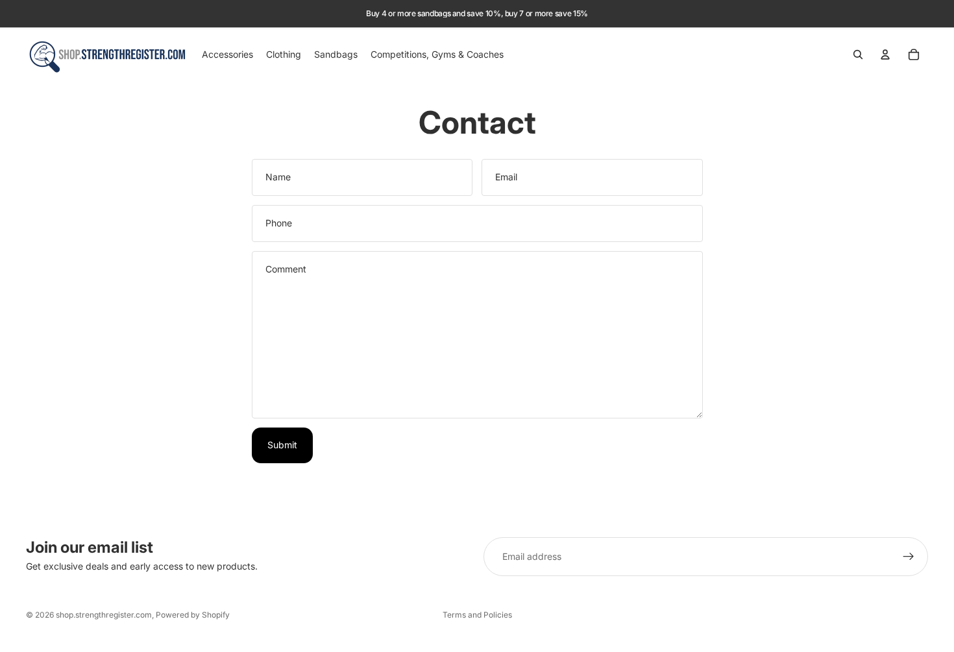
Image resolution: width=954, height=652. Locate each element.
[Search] (858, 54)
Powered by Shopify (193, 615)
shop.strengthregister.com (104, 615)
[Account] (885, 54)
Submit (282, 444)
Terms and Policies (477, 615)
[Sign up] (908, 556)
